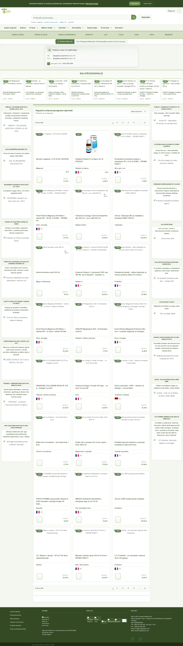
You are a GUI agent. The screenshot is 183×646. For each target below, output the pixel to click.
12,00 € (105, 408)
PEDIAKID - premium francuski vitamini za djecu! (16, 384)
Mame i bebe (47, 28)
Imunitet (62, 28)
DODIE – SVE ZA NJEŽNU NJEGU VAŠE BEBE (167, 380)
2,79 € (66, 464)
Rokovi (23, 28)
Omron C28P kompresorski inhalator (129, 499)
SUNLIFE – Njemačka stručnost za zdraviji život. (166, 108)
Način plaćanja (14, 618)
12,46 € (144, 294)
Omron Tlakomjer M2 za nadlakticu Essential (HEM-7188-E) (129, 217)
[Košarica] (179, 11)
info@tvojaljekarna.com (142, 628)
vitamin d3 (63, 22)
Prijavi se (171, 11)
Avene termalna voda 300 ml (48, 272)
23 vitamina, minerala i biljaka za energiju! (166, 417)
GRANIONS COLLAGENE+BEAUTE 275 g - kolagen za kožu (52, 387)
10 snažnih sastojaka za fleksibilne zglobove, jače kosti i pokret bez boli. (167, 270)
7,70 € (105, 351)
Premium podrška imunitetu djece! (167, 184)
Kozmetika (76, 28)
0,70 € (65, 181)
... (139, 122)
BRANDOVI (169, 34)
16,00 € (105, 294)
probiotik (71, 22)
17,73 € (65, 238)
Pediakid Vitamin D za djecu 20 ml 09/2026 (89, 160)
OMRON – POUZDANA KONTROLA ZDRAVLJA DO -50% (16, 108)
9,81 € (66, 521)
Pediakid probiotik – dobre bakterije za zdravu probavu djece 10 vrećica (130, 273)
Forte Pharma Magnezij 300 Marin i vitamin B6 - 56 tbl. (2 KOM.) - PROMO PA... (51, 218)
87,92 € (144, 521)
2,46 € (105, 181)
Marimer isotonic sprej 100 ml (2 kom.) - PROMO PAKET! (91, 556)
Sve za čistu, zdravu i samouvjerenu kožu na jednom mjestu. (167, 230)
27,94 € (105, 238)
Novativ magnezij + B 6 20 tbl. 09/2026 (52, 159)
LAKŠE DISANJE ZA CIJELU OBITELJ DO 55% (16, 342)
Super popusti (10, 28)
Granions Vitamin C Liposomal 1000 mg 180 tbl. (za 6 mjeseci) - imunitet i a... (91, 273)
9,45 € (144, 351)
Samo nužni (147, 3)
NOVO (151, 34)
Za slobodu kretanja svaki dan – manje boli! (167, 263)
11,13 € (66, 294)
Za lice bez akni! (167, 224)
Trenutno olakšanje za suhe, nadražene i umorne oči (16, 262)
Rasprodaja (92, 28)
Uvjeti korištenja (15, 611)
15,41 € (144, 408)
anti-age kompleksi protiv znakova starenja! (16, 426)
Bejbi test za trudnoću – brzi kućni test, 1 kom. (52, 443)
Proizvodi (105, 28)
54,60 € (144, 238)
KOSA (136, 34)
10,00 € (105, 577)
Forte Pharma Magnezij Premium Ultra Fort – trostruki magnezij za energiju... (130, 330)
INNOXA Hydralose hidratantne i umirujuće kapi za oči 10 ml (88, 500)
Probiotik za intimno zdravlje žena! (16, 223)
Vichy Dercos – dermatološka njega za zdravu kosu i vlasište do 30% (167, 152)
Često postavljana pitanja (18, 629)
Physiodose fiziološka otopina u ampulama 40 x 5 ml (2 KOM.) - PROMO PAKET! (131, 161)
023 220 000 (68, 63)
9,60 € (144, 577)
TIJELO (121, 34)
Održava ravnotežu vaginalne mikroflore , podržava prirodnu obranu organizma (16, 230)
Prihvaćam (135, 3)
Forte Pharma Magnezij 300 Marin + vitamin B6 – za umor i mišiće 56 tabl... (51, 330)
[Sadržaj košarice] (39, 180)
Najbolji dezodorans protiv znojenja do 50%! (167, 338)
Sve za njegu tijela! (166, 302)
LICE (105, 34)
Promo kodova (101, 41)
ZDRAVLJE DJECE (40, 34)
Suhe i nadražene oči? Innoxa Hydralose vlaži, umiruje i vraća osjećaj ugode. (16, 270)
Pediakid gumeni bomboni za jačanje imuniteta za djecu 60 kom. (130, 443)
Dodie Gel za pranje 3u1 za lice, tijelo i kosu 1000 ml (91, 443)
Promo (32, 28)
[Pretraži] (133, 17)
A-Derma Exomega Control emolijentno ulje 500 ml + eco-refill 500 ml (91, 217)
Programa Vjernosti (87, 41)
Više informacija (91, 3)
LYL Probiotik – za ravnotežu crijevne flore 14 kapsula (130, 556)
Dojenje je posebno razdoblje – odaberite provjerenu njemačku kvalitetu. (16, 309)
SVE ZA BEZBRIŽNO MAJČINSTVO (16, 149)
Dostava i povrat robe (17, 622)
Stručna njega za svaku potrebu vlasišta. (166, 145)
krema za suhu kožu (51, 22)
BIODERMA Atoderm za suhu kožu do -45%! (16, 185)
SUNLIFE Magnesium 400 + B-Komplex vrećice (91, 330)
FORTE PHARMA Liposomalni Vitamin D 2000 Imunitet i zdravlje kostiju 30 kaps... (52, 501)
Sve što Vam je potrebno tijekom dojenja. (16, 302)
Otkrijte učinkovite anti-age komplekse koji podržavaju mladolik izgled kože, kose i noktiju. (16, 434)
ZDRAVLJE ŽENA (17, 34)
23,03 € (65, 408)
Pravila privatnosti (15, 615)
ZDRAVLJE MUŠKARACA (67, 34)
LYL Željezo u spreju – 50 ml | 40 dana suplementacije (52, 556)
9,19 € (144, 181)
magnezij (40, 22)
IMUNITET (89, 34)
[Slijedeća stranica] (145, 123)
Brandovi (119, 28)
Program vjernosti (15, 625)
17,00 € (105, 464)
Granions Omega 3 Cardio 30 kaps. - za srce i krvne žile (91, 387)
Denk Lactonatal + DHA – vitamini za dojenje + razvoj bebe (129, 387)
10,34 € (65, 351)
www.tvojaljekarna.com (141, 630)
